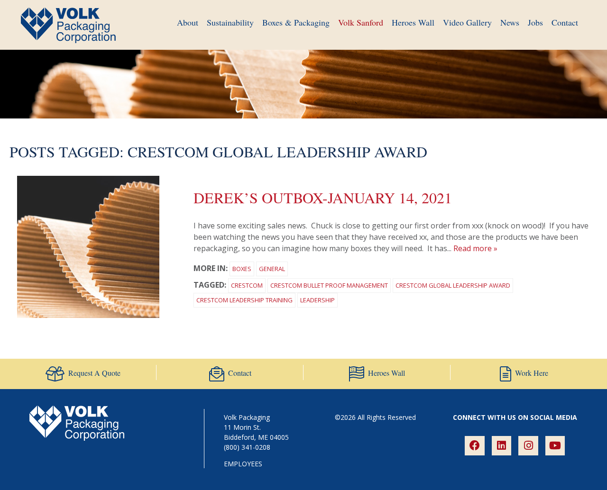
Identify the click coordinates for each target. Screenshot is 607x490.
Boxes (241, 268)
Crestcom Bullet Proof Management (329, 285)
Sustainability (230, 22)
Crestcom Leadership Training (244, 300)
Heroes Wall (413, 22)
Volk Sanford (360, 22)
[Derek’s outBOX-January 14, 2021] (88, 315)
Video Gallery (467, 22)
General (272, 268)
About (187, 22)
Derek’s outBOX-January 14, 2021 (322, 197)
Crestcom (247, 285)
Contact (565, 22)
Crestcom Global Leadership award (452, 285)
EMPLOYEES (243, 463)
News (509, 22)
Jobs (535, 22)
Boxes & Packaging (296, 22)
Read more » (475, 248)
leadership (317, 300)
